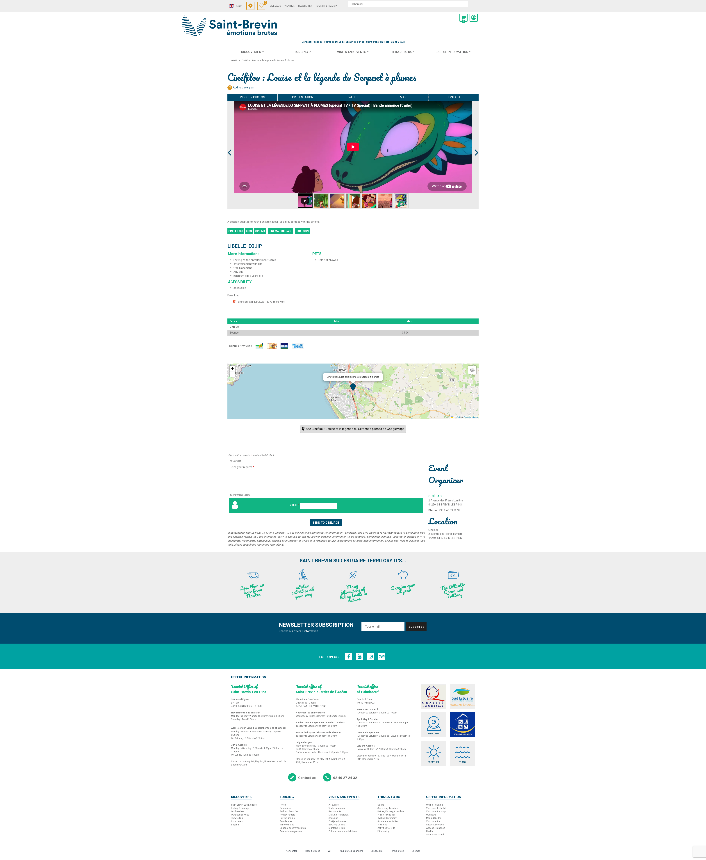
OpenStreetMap (470, 417)
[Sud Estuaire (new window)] (462, 696)
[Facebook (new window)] (348, 656)
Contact (453, 97)
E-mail (294, 505)
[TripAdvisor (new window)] (381, 656)
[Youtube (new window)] (359, 656)
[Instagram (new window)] (370, 656)
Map (403, 97)
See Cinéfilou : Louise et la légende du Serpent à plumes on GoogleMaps (355, 429)
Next (475, 145)
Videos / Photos (252, 97)
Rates (352, 97)
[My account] (473, 17)
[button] (463, 17)
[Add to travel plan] (229, 87)
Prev (229, 145)
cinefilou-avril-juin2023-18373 (261, 302)
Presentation (302, 97)
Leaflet (456, 417)
